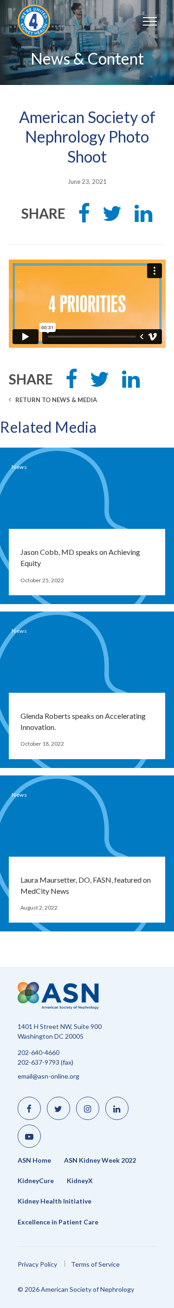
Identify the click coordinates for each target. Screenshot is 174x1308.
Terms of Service (95, 1264)
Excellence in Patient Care (58, 1222)
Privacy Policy (37, 1264)
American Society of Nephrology (45, 21)
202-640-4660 (38, 1052)
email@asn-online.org (48, 1076)
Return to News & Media (55, 399)
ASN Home (34, 1160)
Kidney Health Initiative (54, 1201)
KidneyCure (36, 1180)
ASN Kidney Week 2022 (100, 1160)
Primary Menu (140, 21)
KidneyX (80, 1180)
